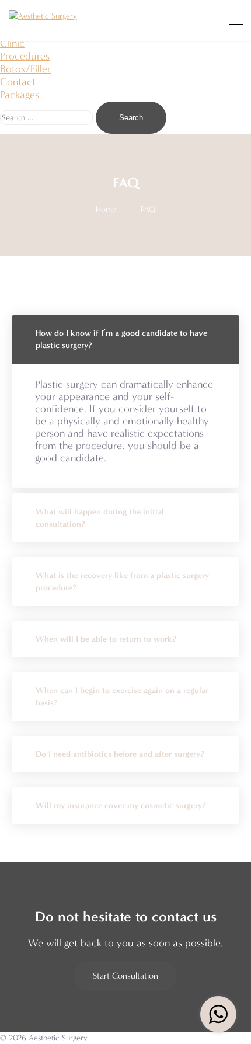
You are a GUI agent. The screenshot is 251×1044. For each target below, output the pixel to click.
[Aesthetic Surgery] (43, 16)
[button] (125, 976)
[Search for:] (48, 117)
